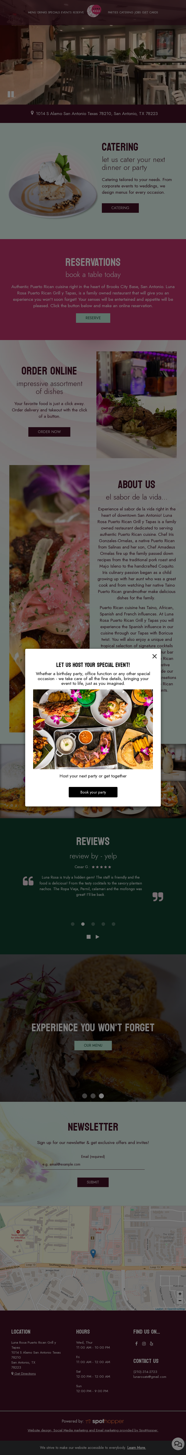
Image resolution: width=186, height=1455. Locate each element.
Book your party (93, 792)
